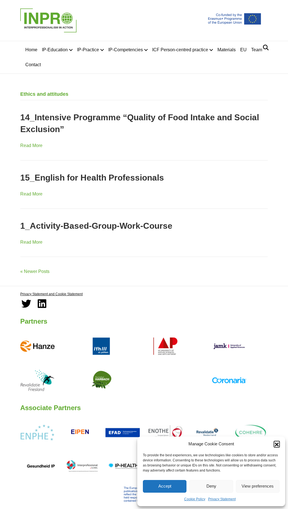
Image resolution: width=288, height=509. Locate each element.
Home (31, 49)
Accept (164, 486)
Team (256, 49)
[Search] (264, 48)
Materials (226, 49)
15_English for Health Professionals (92, 177)
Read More (31, 145)
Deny (211, 486)
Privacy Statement (222, 499)
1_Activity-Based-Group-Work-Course (96, 225)
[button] (277, 444)
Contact (33, 64)
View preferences (258, 486)
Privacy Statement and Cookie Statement (51, 294)
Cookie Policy (194, 499)
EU (243, 49)
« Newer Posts (35, 271)
